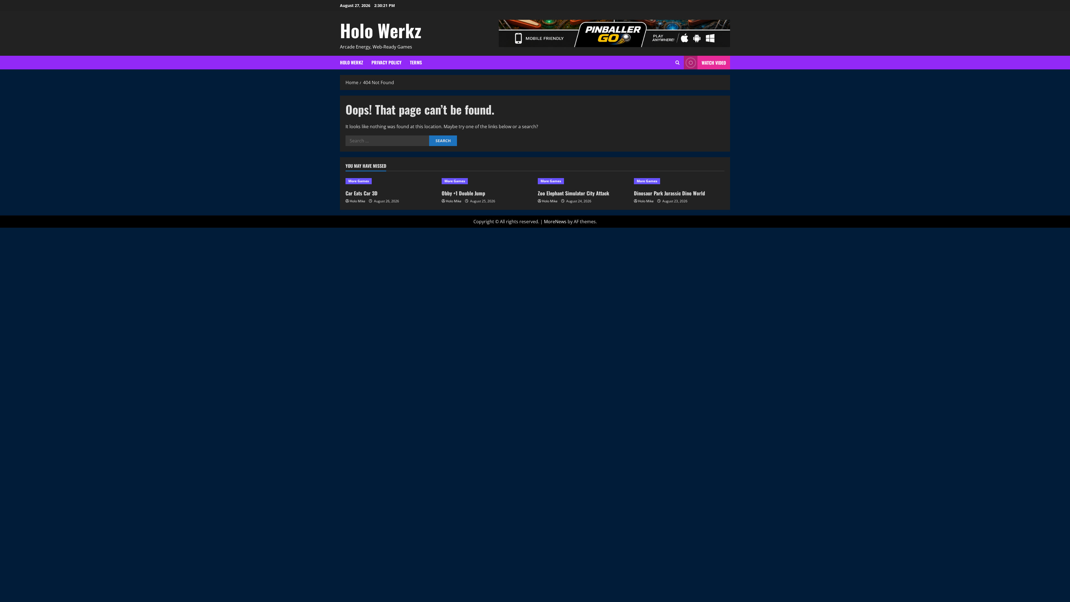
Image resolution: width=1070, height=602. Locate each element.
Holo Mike (357, 201)
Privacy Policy (386, 62)
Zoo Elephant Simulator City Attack (573, 193)
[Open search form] (677, 62)
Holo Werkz (380, 30)
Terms (416, 62)
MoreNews (555, 222)
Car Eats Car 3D (362, 193)
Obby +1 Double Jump (463, 193)
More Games (358, 181)
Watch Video (714, 62)
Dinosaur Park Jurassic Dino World (669, 193)
